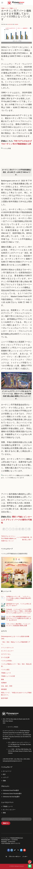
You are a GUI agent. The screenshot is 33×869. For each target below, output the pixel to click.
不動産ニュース (5, 8)
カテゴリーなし (6, 654)
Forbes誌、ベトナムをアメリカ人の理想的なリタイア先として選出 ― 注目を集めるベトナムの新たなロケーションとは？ (19, 611)
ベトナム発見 (5, 669)
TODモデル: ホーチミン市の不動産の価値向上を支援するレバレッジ (8, 538)
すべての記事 (5, 657)
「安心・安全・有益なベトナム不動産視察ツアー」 (15, 643)
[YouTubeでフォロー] (24, 850)
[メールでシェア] (16, 529)
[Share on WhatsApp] (3, 529)
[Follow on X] (18, 850)
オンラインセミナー (7, 651)
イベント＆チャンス (7, 647)
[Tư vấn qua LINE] (29, 866)
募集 (2, 679)
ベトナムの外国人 (6, 660)
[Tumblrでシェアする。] (26, 529)
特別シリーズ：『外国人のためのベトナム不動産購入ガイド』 (16, 694)
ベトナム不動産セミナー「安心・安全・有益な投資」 (16, 665)
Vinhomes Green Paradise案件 (12, 793)
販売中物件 (4, 698)
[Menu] (2, 3)
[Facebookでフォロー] (8, 850)
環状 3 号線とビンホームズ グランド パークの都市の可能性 (16, 520)
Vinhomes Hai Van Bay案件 (11, 796)
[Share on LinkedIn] (22, 529)
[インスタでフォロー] (11, 850)
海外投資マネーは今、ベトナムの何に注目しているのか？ (18, 604)
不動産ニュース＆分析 (8, 676)
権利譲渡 (4, 689)
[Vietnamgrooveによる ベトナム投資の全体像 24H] (15, 637)
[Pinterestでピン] (19, 529)
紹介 (4, 774)
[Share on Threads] (13, 529)
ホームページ (7, 771)
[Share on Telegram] (29, 529)
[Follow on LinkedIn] (21, 850)
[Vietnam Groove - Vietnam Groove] (16, 2)
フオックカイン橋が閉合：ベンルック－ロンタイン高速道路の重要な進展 (18, 624)
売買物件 (4, 682)
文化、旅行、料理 (6, 686)
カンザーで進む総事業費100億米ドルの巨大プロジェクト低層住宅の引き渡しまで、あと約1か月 (18, 618)
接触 (4, 780)
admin (16, 24)
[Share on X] (10, 529)
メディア (6, 777)
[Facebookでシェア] (6, 529)
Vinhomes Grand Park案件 (11, 790)
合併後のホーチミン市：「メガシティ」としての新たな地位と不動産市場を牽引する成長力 (18, 598)
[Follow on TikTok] (14, 850)
